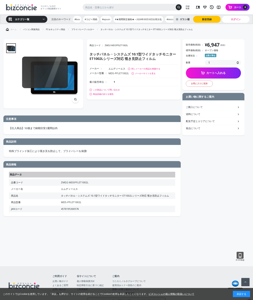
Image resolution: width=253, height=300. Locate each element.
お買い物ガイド (60, 281)
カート (240, 7)
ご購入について (194, 107)
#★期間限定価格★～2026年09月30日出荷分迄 (138, 19)
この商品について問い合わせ (106, 89)
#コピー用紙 (91, 19)
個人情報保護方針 (86, 281)
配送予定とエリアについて (200, 121)
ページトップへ (245, 282)
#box (77, 19)
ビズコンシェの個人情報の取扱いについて (171, 294)
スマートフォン (240, 256)
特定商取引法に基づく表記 (90, 285)
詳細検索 (187, 7)
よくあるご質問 (60, 285)
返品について (193, 128)
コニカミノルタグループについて (129, 281)
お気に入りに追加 (199, 83)
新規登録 (207, 19)
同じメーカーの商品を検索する (145, 68)
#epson (106, 19)
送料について (193, 114)
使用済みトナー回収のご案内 (126, 285)
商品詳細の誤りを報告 (103, 94)
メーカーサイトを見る (145, 73)
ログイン (236, 19)
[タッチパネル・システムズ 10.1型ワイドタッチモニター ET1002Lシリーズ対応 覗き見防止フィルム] (50, 74)
